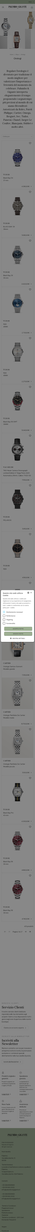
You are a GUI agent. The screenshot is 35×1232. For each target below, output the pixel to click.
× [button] (31, 592)
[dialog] (17, 616)
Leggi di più (19, 608)
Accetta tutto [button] (18, 629)
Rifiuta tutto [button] (18, 634)
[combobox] (28, 593)
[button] (17, 638)
